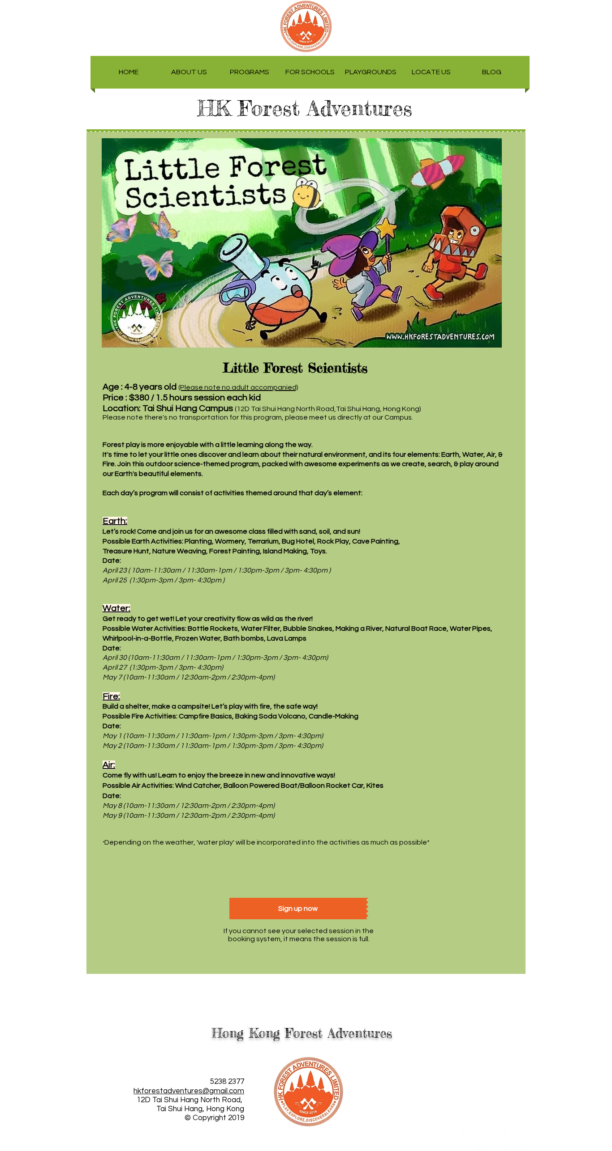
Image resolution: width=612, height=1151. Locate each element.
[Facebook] (471, 1141)
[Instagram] (492, 1141)
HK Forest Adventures (312, 108)
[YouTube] (514, 1141)
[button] (189, 72)
